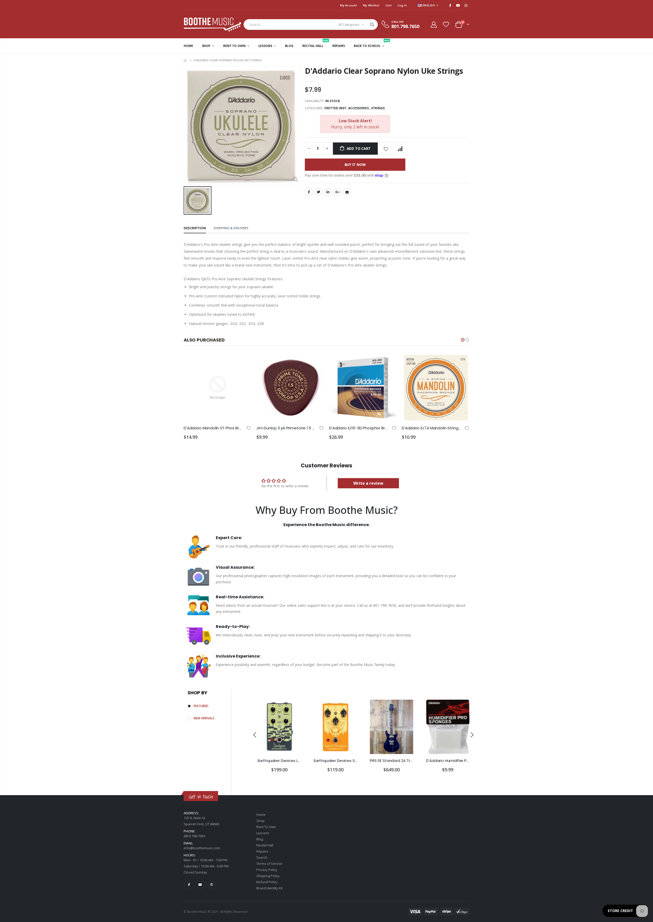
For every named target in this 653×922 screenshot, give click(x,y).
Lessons (262, 833)
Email (347, 192)
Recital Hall (264, 845)
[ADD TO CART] (242, 362)
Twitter (318, 192)
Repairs (262, 851)
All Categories (348, 24)
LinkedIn (328, 192)
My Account (348, 5)
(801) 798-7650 (194, 836)
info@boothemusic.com (202, 848)
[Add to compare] (400, 148)
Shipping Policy (268, 876)
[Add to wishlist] (386, 148)
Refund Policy (267, 882)
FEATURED (201, 706)
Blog (259, 839)
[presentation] (255, 734)
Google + (337, 192)
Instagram (211, 884)
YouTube (200, 884)
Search (372, 24)
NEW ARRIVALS (204, 718)
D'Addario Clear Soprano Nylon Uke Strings (384, 71)
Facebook (309, 192)
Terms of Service (269, 863)
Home (185, 60)
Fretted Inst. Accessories (346, 108)
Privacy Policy (266, 869)
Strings (378, 108)
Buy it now (355, 164)
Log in (402, 5)
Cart (388, 5)
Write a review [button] (368, 483)
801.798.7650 (405, 26)
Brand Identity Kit (269, 888)
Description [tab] (195, 228)
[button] (462, 340)
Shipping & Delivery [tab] (231, 228)
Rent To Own (266, 826)
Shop (260, 820)
